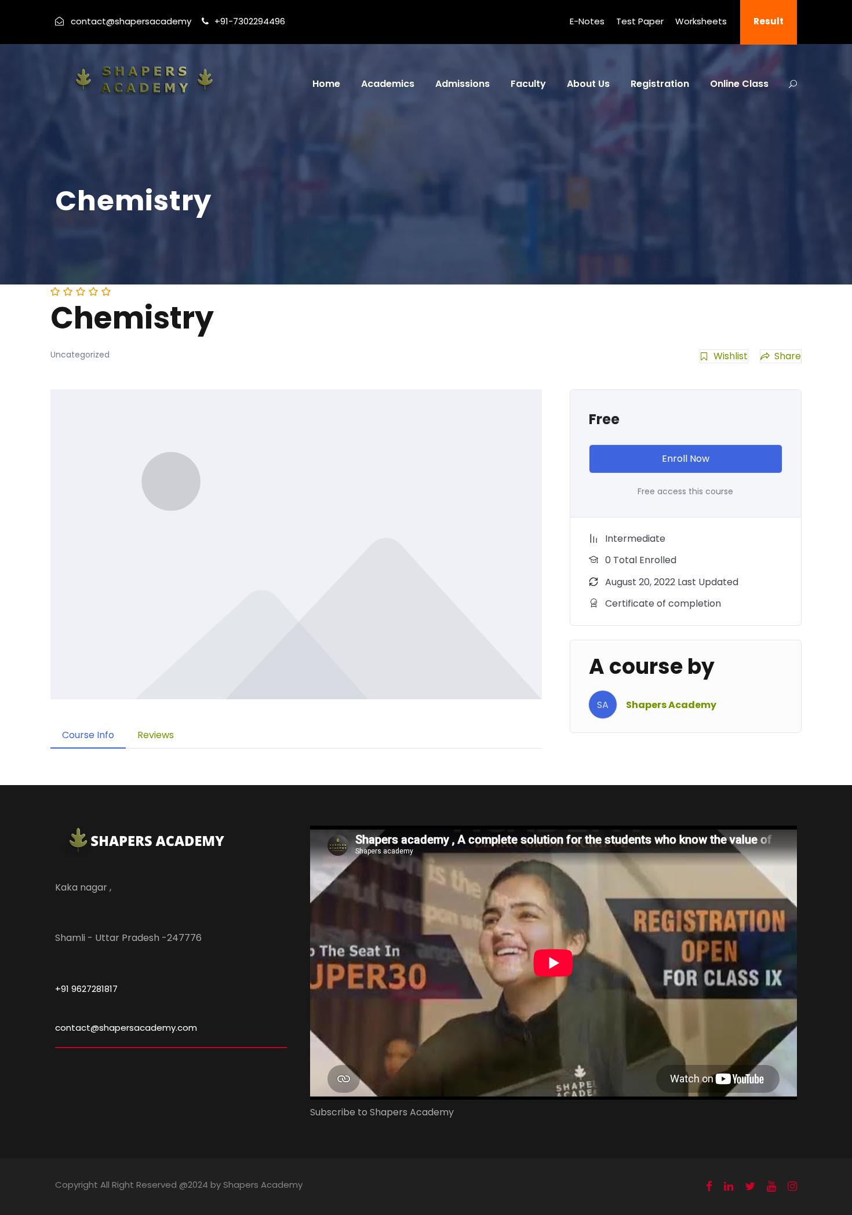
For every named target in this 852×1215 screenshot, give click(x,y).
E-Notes (587, 21)
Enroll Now (685, 458)
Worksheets (701, 21)
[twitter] (750, 1186)
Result (768, 21)
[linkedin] (728, 1186)
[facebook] (709, 1186)
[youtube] (771, 1186)
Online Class (739, 83)
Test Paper (640, 21)
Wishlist (730, 356)
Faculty (528, 83)
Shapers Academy (671, 705)
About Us (588, 83)
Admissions (462, 83)
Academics (387, 83)
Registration (660, 83)
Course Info (88, 735)
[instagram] (792, 1186)
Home (326, 83)
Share (787, 356)
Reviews (155, 735)
